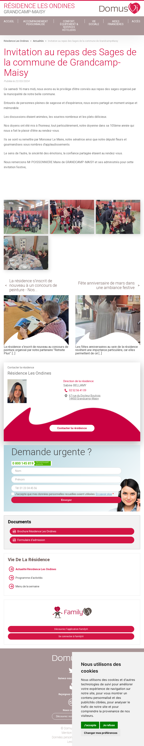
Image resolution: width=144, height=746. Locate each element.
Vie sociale (94, 23)
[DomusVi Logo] (119, 6)
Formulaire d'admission (31, 539)
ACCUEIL (9, 21)
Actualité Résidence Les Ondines (36, 569)
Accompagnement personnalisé (35, 23)
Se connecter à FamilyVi (71, 636)
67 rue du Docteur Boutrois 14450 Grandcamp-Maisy (84, 397)
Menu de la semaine (27, 586)
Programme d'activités (29, 577)
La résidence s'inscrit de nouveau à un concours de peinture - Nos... (33, 285)
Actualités (38, 41)
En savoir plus (104, 494)
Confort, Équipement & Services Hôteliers (69, 25)
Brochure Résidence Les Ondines (36, 531)
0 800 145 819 (22, 463)
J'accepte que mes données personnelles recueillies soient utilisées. (64, 494)
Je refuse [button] (109, 725)
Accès (136, 21)
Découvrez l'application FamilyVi (71, 629)
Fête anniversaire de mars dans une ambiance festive (106, 285)
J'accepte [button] (90, 725)
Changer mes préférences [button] (100, 732)
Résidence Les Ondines (16, 41)
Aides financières (116, 23)
